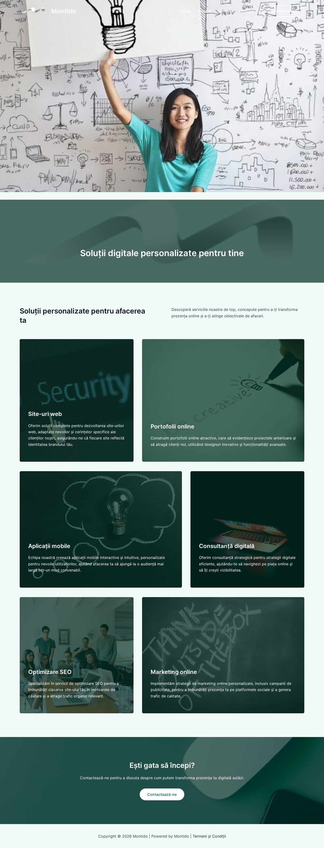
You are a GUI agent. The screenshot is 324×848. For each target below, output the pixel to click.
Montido (63, 11)
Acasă (185, 11)
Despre (204, 11)
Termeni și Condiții (209, 836)
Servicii (225, 11)
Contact (246, 11)
